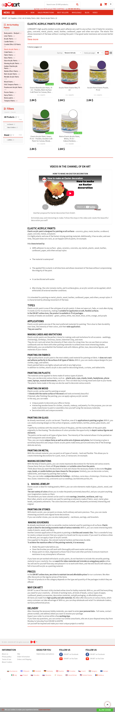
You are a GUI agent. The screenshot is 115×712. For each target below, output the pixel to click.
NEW (32, 12)
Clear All (13, 112)
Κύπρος (59, 675)
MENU (7, 12)
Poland (25, 675)
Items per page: (89, 53)
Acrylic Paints (10, 39)
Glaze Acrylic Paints (12, 60)
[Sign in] (101, 4)
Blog (87, 12)
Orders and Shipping (24, 659)
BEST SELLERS (63, 12)
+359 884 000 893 (73, 9)
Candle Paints (10, 41)
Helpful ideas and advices (45, 654)
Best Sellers (13, 127)
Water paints (9, 98)
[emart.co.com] (11, 4)
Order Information (23, 657)
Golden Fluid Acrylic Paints (11, 67)
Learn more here (44, 710)
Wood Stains (9, 82)
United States (87, 675)
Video (95, 12)
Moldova (101, 675)
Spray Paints (9, 95)
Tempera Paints (11, 101)
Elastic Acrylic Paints (12, 49)
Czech (83, 671)
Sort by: (60, 53)
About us (5, 654)
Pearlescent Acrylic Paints (13, 88)
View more (33, 39)
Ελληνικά (26, 671)
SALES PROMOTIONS (46, 12)
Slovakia (36, 675)
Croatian (72, 671)
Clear (20, 119)
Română (38, 671)
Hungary (94, 671)
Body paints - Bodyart (12, 33)
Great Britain (72, 675)
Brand (8, 135)
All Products (10, 117)
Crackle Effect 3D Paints (12, 45)
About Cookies (7, 662)
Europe (105, 671)
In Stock (11, 124)
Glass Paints (9, 58)
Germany (50, 671)
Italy (15, 675)
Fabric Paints (9, 55)
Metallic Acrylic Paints (11, 78)
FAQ (18, 654)
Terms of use (6, 659)
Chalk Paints (9, 52)
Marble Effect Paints (12, 71)
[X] (3, 710)
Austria (61, 671)
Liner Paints (9, 36)
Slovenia (48, 675)
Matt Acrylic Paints (12, 74)
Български (13, 671)
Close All (6, 30)
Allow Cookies (105, 710)
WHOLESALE (77, 12)
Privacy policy (6, 657)
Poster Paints (10, 92)
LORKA (11, 140)
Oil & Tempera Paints (12, 84)
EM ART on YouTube (71, 658)
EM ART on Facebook (71, 654)
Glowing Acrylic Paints (13, 63)
